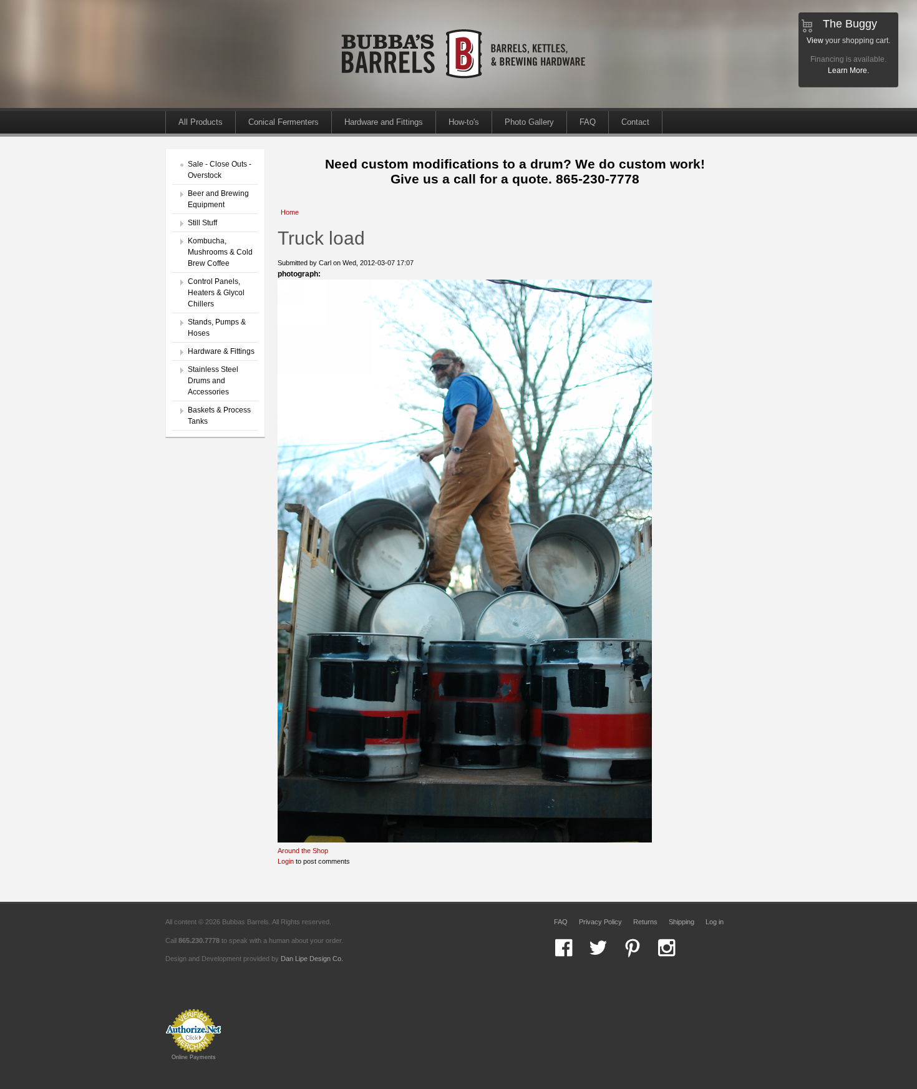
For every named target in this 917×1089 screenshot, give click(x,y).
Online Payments (194, 1057)
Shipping (681, 921)
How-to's (464, 122)
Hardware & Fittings (221, 351)
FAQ (588, 122)
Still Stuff (202, 222)
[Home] (464, 105)
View (815, 40)
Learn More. (848, 70)
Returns (645, 921)
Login (286, 861)
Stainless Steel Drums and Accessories (213, 380)
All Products (200, 122)
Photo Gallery (529, 122)
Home (290, 212)
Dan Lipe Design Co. (312, 958)
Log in (715, 921)
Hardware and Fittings (383, 122)
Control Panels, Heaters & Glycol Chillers (216, 292)
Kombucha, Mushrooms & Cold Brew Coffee (220, 252)
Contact (635, 122)
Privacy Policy (600, 921)
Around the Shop (303, 850)
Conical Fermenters (283, 122)
